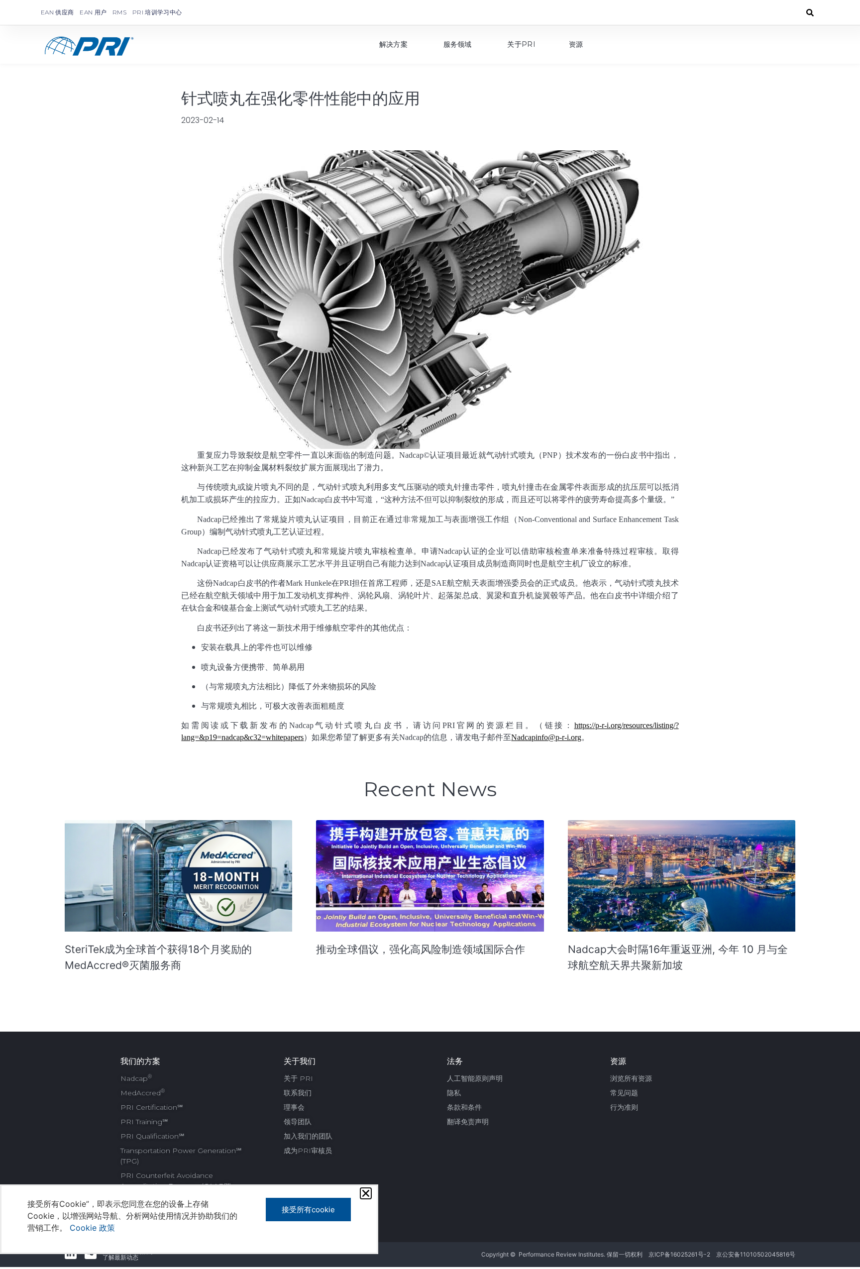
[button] (366, 1193)
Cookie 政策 (92, 1228)
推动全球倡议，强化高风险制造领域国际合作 (420, 949)
